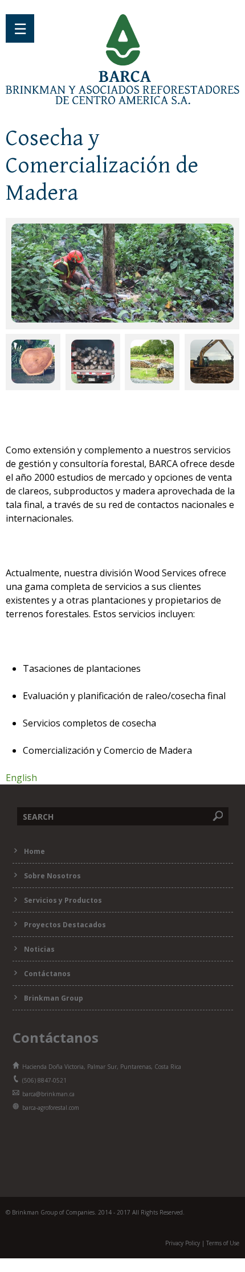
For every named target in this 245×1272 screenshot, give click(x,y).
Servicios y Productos (63, 900)
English (21, 777)
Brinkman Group (53, 998)
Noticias (39, 949)
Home (34, 851)
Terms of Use (222, 1243)
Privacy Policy (182, 1243)
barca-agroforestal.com (50, 1108)
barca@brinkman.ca (48, 1094)
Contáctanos (47, 973)
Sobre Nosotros (52, 876)
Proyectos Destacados (65, 925)
